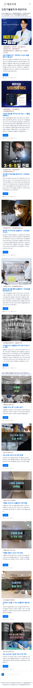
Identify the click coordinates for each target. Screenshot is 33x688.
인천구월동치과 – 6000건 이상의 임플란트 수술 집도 (16, 56)
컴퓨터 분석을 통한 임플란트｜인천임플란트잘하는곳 (16, 289)
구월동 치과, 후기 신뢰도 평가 (13, 407)
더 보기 (5, 75)
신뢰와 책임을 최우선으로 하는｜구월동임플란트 (16, 114)
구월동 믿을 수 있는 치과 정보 (13, 553)
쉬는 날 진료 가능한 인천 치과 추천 (14, 654)
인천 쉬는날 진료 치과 (8, 651)
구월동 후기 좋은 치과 (8, 404)
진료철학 (25, 50)
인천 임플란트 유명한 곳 (9, 600)
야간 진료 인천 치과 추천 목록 (13, 455)
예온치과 (14, 77)
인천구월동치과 (21, 46)
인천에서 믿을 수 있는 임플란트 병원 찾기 (16, 603)
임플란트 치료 (18, 50)
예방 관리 (14, 46)
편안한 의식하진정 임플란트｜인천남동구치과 (16, 231)
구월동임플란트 (7, 46)
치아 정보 (5, 52)
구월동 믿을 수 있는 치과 (9, 550)
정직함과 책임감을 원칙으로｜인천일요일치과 (16, 175)
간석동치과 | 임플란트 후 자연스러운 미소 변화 (16, 346)
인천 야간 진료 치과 (8, 452)
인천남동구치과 (7, 48)
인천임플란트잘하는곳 (8, 50)
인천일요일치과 (15, 48)
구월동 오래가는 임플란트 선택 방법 (15, 503)
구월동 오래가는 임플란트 (9, 500)
